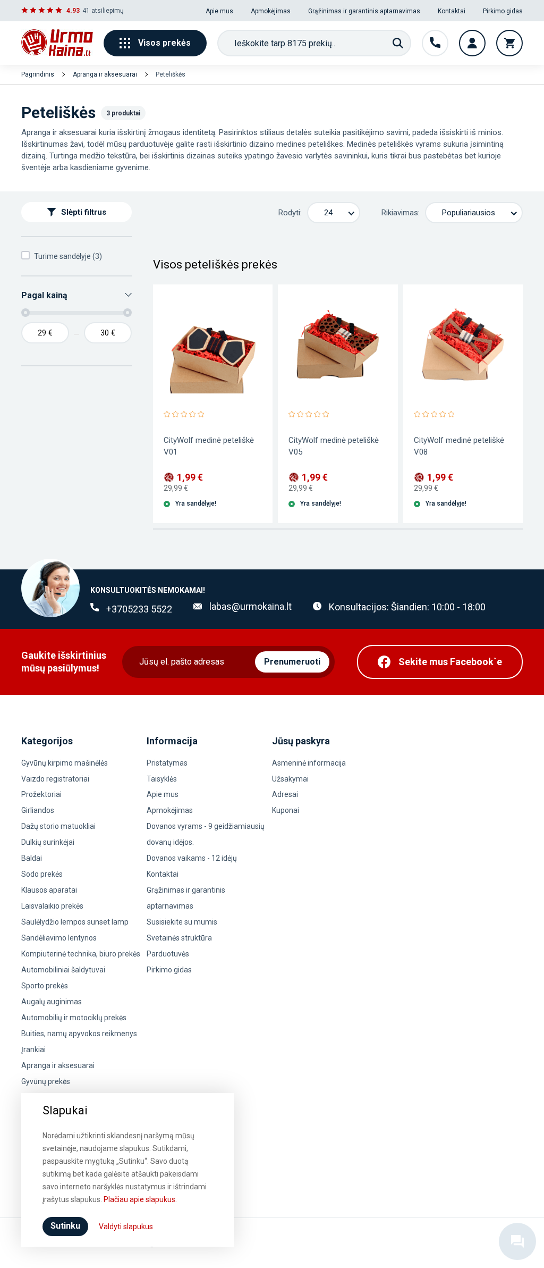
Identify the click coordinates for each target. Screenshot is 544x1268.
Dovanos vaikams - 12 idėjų (192, 858)
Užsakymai (290, 779)
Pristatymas (167, 763)
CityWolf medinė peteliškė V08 (459, 446)
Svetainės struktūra (179, 938)
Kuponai (285, 810)
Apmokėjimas (271, 11)
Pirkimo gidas (503, 11)
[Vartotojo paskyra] (472, 43)
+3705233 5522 (139, 609)
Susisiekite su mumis (182, 922)
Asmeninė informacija (309, 763)
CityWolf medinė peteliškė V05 (333, 446)
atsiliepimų (107, 10)
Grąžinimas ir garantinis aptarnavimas (364, 11)
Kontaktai (451, 11)
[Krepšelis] (509, 43)
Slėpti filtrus (83, 212)
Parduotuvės (168, 954)
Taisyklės (162, 779)
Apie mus (219, 11)
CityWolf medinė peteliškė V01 (209, 446)
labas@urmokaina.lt (250, 606)
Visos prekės (164, 43)
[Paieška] (398, 43)
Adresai (285, 794)
